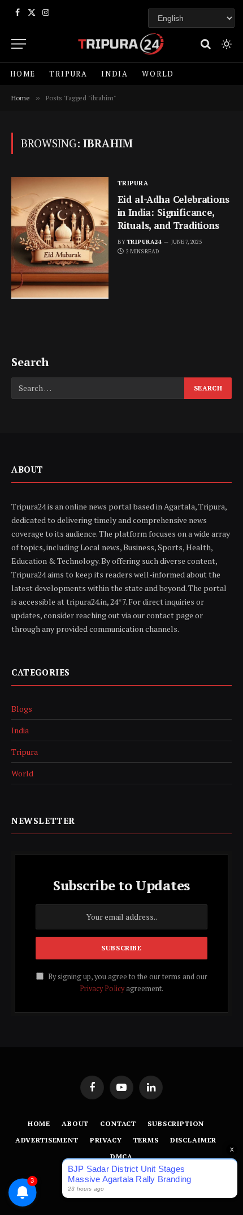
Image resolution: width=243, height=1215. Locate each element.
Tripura (68, 74)
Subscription (175, 1123)
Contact (118, 1123)
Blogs (21, 708)
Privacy (106, 1140)
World (158, 74)
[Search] (205, 44)
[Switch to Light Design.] (225, 44)
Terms (146, 1140)
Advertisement (47, 1140)
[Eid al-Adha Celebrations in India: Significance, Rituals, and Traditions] (60, 237)
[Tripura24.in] (121, 44)
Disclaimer (193, 1140)
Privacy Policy (102, 988)
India (114, 74)
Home (23, 74)
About (75, 1123)
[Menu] (18, 44)
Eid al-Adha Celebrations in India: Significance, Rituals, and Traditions (173, 212)
